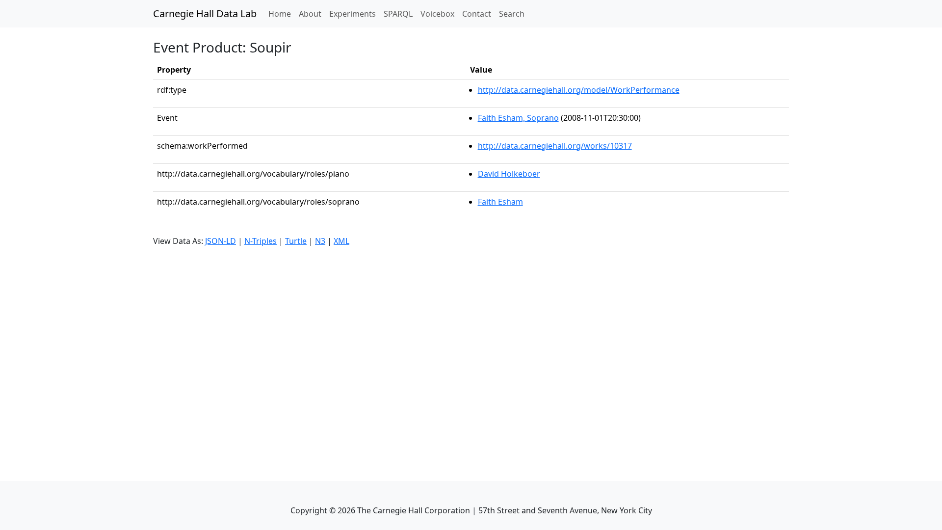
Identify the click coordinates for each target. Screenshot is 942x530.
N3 (320, 241)
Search (511, 13)
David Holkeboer (509, 173)
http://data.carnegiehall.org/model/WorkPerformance (579, 89)
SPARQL (398, 13)
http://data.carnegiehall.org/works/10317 (555, 145)
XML (341, 241)
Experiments (352, 13)
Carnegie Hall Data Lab (205, 13)
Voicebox (437, 13)
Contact (476, 13)
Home (281, 13)
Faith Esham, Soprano (518, 117)
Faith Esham (500, 201)
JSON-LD (220, 241)
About (310, 13)
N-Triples (260, 241)
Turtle (296, 241)
